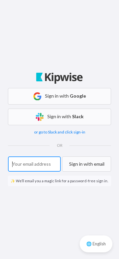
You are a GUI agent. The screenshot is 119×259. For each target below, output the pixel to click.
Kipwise (60, 80)
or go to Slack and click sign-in (59, 132)
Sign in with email (86, 164)
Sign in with (65, 96)
